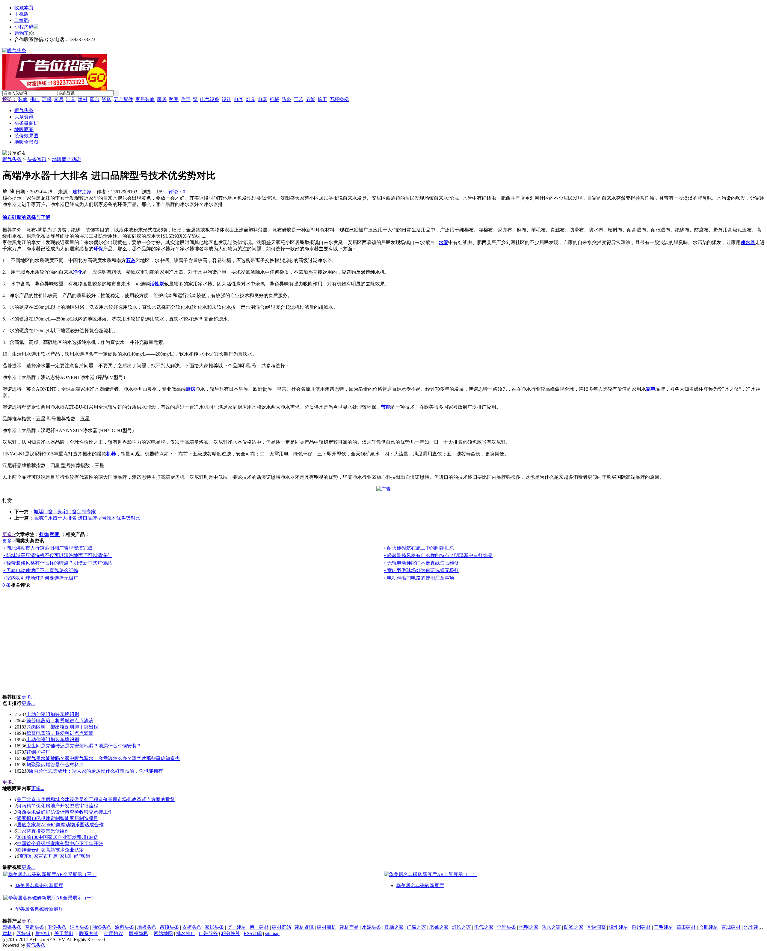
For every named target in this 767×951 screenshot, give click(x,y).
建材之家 (82, 191)
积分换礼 (230, 933)
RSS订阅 (253, 933)
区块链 (23, 933)
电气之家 (483, 927)
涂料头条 (124, 927)
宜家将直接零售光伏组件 (43, 830)
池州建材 (753, 927)
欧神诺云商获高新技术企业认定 (50, 849)
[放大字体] (4, 191)
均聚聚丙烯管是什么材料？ (55, 764)
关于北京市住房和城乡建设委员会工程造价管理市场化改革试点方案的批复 (96, 799)
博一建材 (236, 927)
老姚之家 (439, 927)
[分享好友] (14, 153)
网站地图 (163, 933)
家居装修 (145, 99)
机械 (274, 99)
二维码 (21, 20)
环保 (47, 99)
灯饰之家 (461, 927)
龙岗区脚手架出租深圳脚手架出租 (62, 726)
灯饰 (44, 534)
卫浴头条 (57, 927)
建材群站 (281, 927)
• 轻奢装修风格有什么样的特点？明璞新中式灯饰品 (438, 555)
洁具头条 (79, 927)
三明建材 (663, 927)
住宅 (186, 99)
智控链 (42, 933)
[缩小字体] (12, 191)
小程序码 (24, 26)
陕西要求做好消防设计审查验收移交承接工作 (65, 812)
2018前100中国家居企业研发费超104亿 (57, 837)
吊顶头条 (169, 927)
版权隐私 (138, 933)
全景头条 (506, 927)
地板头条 (146, 927)
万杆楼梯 (339, 99)
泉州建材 (641, 927)
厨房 (59, 99)
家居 (162, 99)
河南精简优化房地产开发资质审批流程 (57, 805)
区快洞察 (596, 927)
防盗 (286, 99)
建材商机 (326, 927)
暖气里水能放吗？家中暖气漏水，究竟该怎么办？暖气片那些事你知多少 (103, 758)
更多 (8, 534)
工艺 (298, 99)
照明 (174, 99)
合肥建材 (708, 927)
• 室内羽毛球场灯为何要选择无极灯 (421, 570)
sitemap (272, 933)
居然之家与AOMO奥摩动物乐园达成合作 (60, 824)
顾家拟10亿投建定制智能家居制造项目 (57, 818)
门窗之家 (416, 927)
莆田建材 (686, 927)
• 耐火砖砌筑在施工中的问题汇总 (419, 547)
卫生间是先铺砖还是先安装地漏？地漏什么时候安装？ (83, 745)
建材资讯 (304, 927)
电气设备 (209, 99)
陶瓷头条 (12, 927)
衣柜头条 (191, 927)
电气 (238, 99)
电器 (262, 99)
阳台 (94, 99)
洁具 (71, 99)
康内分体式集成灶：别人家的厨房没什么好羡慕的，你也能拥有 (96, 771)
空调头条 (34, 927)
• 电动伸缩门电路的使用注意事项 (419, 577)
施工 (322, 99)
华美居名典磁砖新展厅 (39, 885)
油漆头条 (101, 927)
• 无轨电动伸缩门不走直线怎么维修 (421, 562)
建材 (82, 99)
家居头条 (214, 927)
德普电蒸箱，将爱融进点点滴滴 (59, 720)
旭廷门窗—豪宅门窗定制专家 (65, 511)
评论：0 (176, 191)
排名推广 (185, 933)
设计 (226, 99)
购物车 (21, 33)
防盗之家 (573, 927)
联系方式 (88, 933)
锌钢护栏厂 (38, 752)
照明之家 (528, 927)
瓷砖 (106, 99)
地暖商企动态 (66, 159)
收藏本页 (24, 7)
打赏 (7, 500)
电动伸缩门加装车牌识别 (52, 714)
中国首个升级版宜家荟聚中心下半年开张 (60, 843)
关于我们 (63, 933)
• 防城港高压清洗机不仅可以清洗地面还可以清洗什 (57, 555)
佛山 (35, 99)
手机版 (21, 13)
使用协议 (113, 933)
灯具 (250, 99)
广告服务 (208, 933)
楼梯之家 (394, 927)
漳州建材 (618, 927)
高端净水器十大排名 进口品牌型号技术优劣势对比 (87, 517)
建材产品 (349, 927)
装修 (23, 99)
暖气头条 (12, 159)
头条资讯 (36, 159)
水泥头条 (371, 927)
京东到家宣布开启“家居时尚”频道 (54, 856)
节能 (310, 99)
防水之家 (551, 927)
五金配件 (123, 99)
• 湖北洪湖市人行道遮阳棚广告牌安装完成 (48, 547)
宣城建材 (731, 927)
